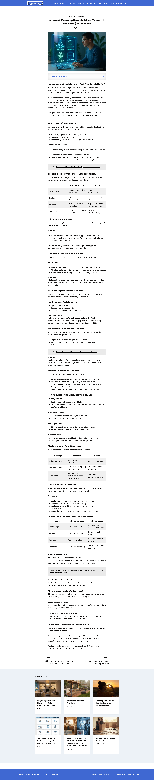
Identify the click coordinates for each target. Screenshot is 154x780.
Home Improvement (101, 3)
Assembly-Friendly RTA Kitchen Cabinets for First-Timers (105, 740)
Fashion (119, 3)
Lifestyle (89, 3)
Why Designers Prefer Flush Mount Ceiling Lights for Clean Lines (46, 702)
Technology (71, 3)
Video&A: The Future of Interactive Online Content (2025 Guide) (59, 661)
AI (88, 223)
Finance (55, 3)
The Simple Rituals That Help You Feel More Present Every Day (105, 702)
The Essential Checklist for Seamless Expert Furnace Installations (46, 740)
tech (59, 257)
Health (62, 3)
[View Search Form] (125, 3)
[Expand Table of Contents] (103, 76)
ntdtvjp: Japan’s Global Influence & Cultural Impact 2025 (94, 661)
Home (48, 3)
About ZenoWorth (51, 774)
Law (112, 3)
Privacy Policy (24, 774)
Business (81, 3)
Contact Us (37, 774)
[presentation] (48, 688)
